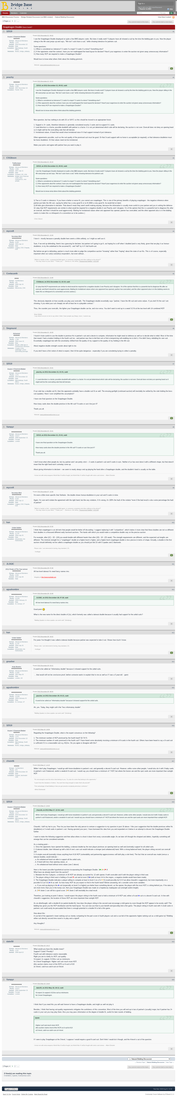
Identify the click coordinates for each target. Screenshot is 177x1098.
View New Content (164, 17)
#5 (173, 273)
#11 (173, 564)
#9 (173, 488)
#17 (173, 761)
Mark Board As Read (40, 1094)
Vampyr (10, 427)
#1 (173, 31)
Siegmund (11, 328)
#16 (173, 725)
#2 (173, 77)
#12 (173, 589)
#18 (173, 802)
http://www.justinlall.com (48, 577)
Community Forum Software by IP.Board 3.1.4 (159, 1094)
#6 (173, 328)
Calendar (23, 13)
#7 (173, 364)
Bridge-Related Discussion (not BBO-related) (37, 17)
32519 (9, 31)
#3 (173, 158)
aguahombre (12, 589)
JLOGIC (10, 564)
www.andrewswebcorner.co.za (49, 65)
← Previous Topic (140, 1062)
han (8, 522)
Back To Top (7, 1094)
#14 (173, 661)
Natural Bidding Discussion (64, 17)
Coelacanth (12, 273)
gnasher (10, 661)
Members (14, 13)
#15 (173, 687)
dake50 (9, 941)
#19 (173, 941)
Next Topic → (170, 1062)
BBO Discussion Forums (10, 17)
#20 (173, 980)
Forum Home (16, 1094)
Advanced (174, 13)
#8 (173, 427)
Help (171, 9)
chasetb (10, 761)
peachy (10, 77)
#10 (173, 522)
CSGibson (11, 158)
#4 (173, 231)
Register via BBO (145, 9)
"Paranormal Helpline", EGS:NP (89, 261)
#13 (173, 632)
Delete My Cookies (27, 1094)
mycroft (10, 231)
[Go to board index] (18, 6)
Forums (5, 13)
